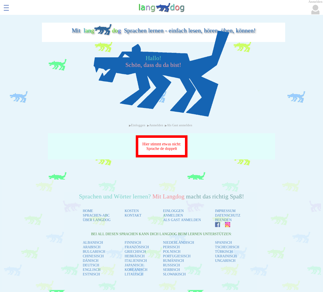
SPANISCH (223, 242)
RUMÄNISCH (173, 261)
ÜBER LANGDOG (97, 220)
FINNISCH (133, 242)
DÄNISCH (90, 261)
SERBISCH (171, 270)
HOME (88, 211)
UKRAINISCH (226, 256)
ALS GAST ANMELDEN (182, 220)
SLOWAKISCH (174, 274)
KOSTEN (132, 211)
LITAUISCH (134, 274)
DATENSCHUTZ (227, 215)
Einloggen (138, 125)
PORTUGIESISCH (177, 256)
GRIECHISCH (135, 252)
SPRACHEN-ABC (96, 215)
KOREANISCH (136, 270)
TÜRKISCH (224, 252)
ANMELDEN (173, 215)
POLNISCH (171, 252)
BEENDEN (223, 220)
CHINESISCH (93, 256)
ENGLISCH (91, 270)
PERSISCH (171, 247)
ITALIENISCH (136, 261)
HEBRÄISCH (135, 256)
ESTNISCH (91, 274)
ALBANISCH (93, 242)
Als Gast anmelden (179, 125)
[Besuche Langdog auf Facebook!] (215, 226)
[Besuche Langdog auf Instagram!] (225, 226)
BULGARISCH (94, 252)
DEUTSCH (91, 265)
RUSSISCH (171, 265)
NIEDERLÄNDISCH (178, 242)
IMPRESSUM (225, 211)
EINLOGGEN (173, 211)
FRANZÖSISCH (137, 247)
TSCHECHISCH (227, 247)
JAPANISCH (134, 265)
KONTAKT (133, 215)
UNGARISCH (225, 261)
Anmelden (156, 125)
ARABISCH (91, 247)
